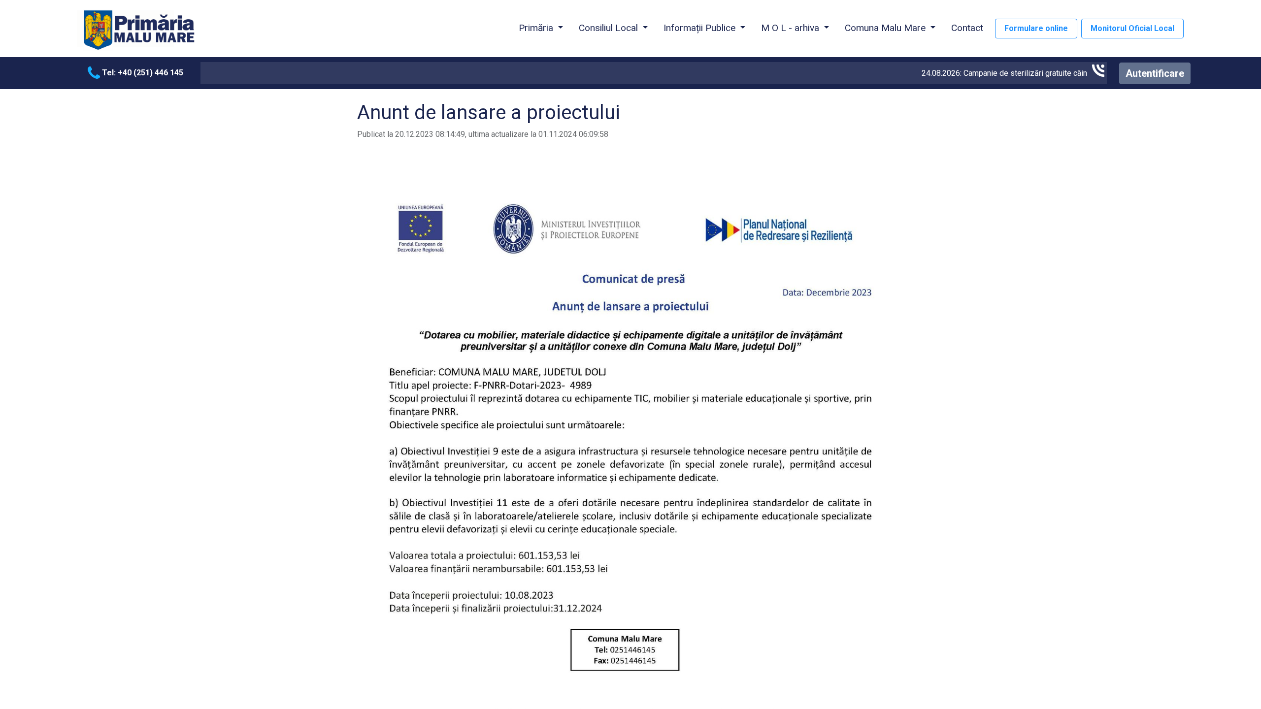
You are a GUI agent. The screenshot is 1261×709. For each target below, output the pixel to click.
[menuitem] (967, 28)
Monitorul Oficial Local (1132, 28)
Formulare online (1036, 28)
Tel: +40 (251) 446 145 (141, 72)
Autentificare (1155, 73)
